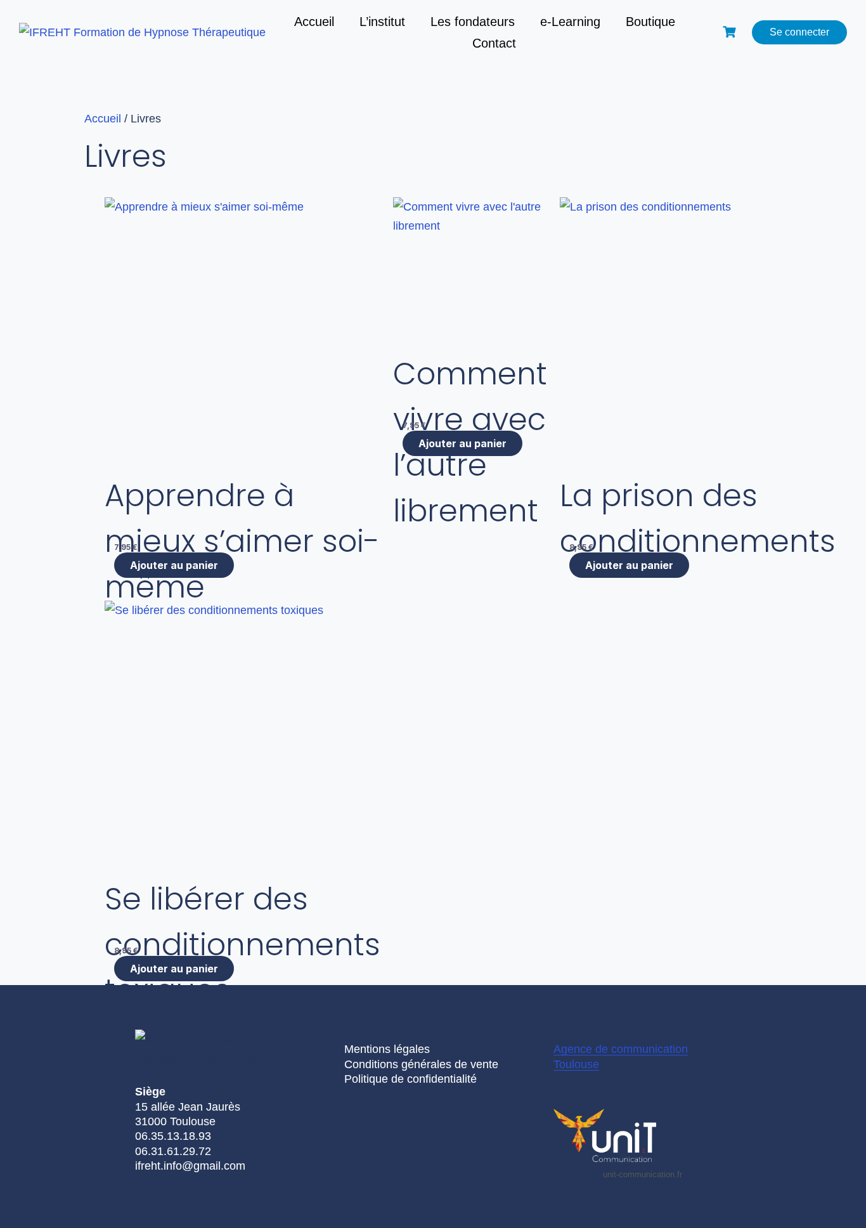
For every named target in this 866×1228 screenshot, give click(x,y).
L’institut (382, 22)
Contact (494, 43)
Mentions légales (387, 1049)
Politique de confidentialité (410, 1079)
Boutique (650, 22)
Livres (125, 156)
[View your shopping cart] (731, 32)
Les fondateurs (472, 22)
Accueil (314, 22)
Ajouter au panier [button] (629, 565)
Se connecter (799, 32)
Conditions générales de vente (421, 1064)
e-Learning (570, 22)
